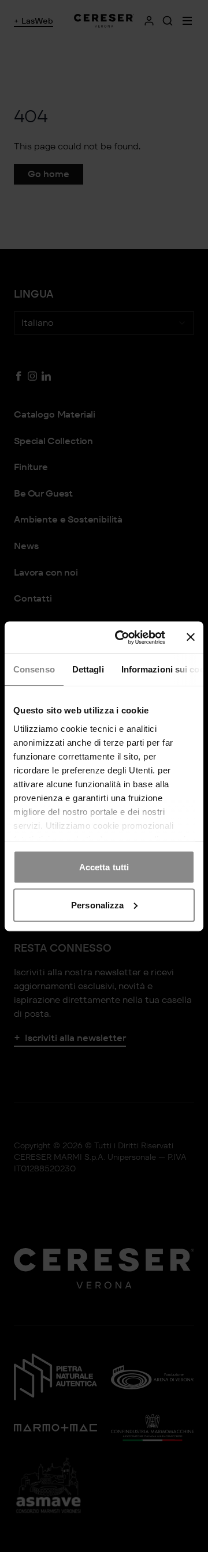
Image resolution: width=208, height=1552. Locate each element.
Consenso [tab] (34, 669)
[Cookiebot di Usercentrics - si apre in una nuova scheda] (122, 637)
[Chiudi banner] (191, 637)
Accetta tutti (104, 867)
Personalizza (97, 905)
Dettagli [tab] (88, 669)
